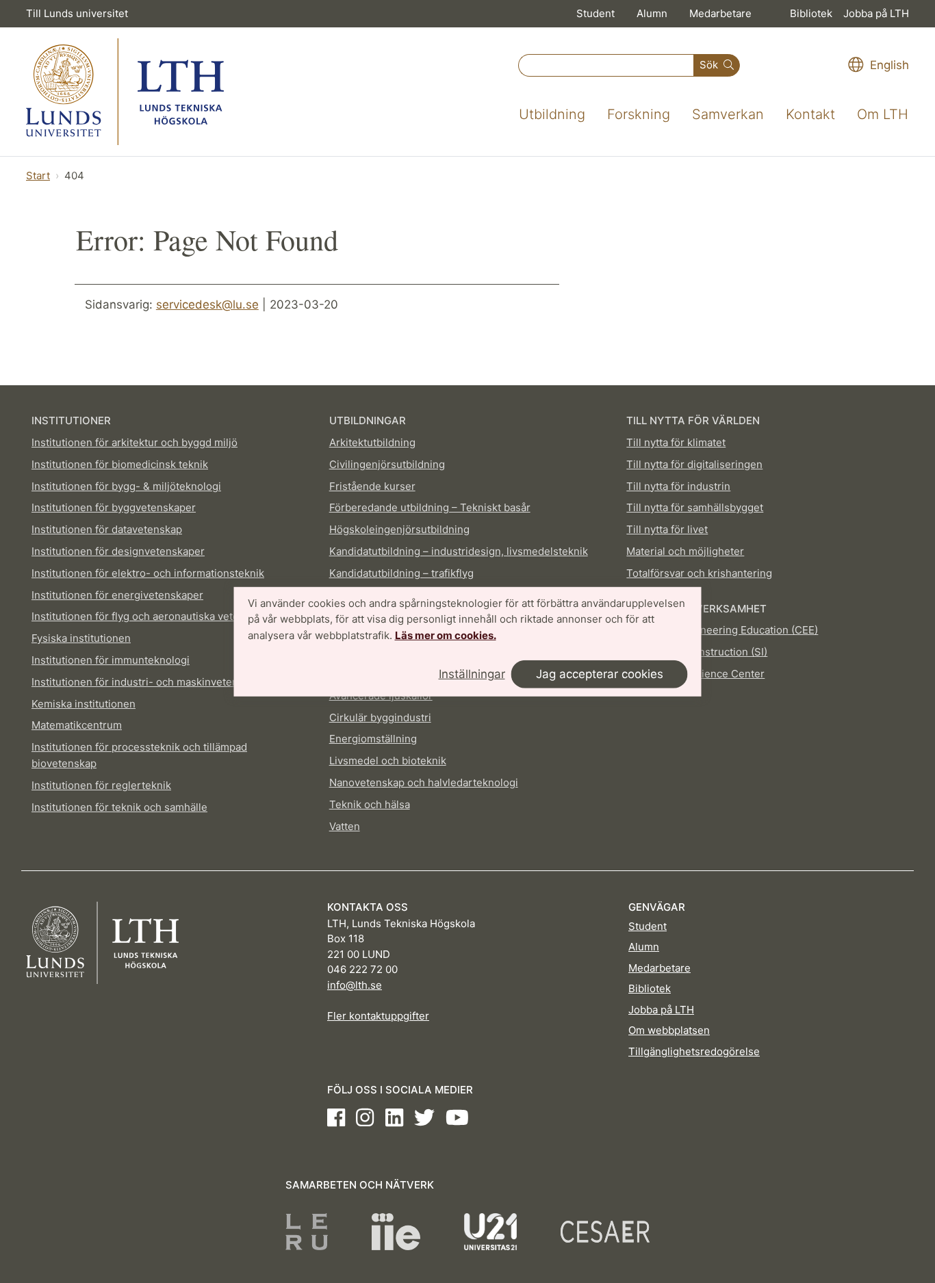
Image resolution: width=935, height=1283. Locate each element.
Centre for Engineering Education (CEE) (722, 629)
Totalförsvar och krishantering (699, 573)
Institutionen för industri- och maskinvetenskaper (151, 681)
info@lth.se (354, 985)
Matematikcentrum (76, 724)
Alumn (652, 13)
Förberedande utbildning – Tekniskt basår (429, 507)
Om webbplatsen (669, 1030)
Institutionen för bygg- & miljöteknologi (126, 486)
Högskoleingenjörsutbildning (399, 529)
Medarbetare (720, 13)
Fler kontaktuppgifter (378, 1015)
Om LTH (882, 114)
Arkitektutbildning (372, 442)
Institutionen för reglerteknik (101, 785)
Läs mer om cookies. (445, 635)
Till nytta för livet (667, 529)
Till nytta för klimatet (676, 442)
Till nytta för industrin (678, 486)
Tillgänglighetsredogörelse (694, 1051)
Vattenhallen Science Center (695, 673)
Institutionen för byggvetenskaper (113, 507)
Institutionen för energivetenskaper (117, 594)
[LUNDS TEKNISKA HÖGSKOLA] (125, 91)
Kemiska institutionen (83, 703)
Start (38, 175)
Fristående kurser (372, 486)
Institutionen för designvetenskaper (118, 551)
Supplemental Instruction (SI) (696, 651)
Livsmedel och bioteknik (387, 760)
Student (595, 13)
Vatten (344, 826)
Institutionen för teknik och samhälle (119, 807)
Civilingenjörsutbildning (387, 464)
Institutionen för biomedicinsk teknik (119, 464)
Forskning (638, 114)
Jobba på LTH (876, 13)
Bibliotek (811, 13)
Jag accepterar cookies (599, 674)
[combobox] (606, 65)
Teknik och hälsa (369, 804)
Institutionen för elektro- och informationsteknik (147, 573)
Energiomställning (373, 738)
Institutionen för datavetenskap (106, 529)
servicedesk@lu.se (207, 304)
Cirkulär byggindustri (380, 717)
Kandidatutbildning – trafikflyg (401, 573)
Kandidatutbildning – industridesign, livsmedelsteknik (458, 551)
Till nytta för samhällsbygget (694, 507)
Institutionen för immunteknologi (110, 659)
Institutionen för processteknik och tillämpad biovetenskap (139, 755)
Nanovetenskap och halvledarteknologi (423, 782)
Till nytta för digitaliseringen (694, 464)
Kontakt (810, 114)
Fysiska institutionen (81, 638)
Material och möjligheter (685, 551)
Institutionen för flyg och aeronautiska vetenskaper (154, 616)
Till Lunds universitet (77, 13)
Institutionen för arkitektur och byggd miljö (134, 442)
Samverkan (728, 114)
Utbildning (552, 114)
